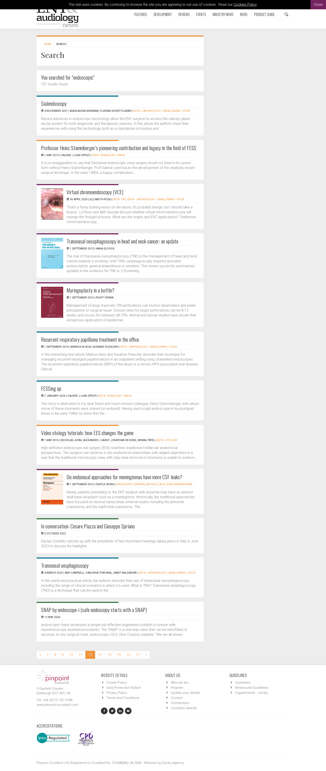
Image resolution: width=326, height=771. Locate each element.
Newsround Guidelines (252, 688)
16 (128, 655)
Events (201, 14)
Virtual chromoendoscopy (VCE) (95, 192)
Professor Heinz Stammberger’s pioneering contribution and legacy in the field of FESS (118, 148)
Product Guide (264, 14)
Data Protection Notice (123, 688)
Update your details (185, 693)
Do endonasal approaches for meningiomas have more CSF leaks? (124, 477)
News (243, 14)
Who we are (180, 683)
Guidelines (243, 683)
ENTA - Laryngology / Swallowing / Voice (161, 110)
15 (119, 655)
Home (47, 44)
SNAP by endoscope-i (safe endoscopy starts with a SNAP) (94, 610)
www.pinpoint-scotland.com (57, 705)
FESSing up (51, 388)
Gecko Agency (173, 763)
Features (140, 14)
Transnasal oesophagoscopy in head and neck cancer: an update (122, 241)
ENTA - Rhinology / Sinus (108, 155)
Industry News (223, 14)
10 (71, 655)
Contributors (180, 703)
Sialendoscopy (54, 103)
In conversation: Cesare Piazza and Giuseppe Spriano (88, 526)
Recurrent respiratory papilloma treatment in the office (90, 339)
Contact (177, 698)
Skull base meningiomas (175, 484)
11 (81, 655)
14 (109, 655)
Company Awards (184, 708)
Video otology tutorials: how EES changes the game (87, 433)
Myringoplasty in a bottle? (90, 290)
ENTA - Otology (167, 440)
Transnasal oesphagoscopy (64, 565)
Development (163, 14)
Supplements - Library (251, 693)
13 (100, 655)
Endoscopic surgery (130, 484)
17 (138, 655)
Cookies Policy (245, 4)
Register (177, 688)
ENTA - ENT (119, 199)
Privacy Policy (116, 693)
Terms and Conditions (122, 698)
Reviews (184, 14)
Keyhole (151, 484)
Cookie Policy (116, 683)
